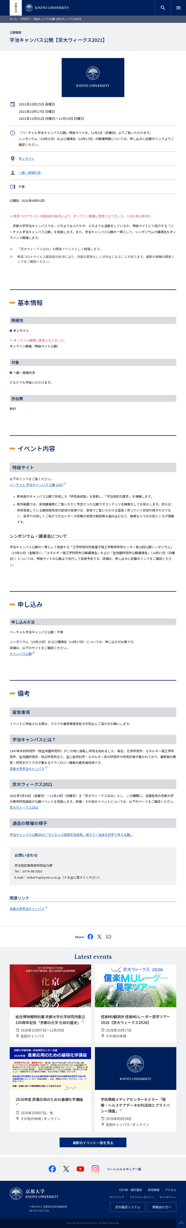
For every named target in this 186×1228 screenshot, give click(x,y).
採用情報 (153, 1190)
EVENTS (25, 19)
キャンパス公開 (21, 653)
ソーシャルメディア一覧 (124, 1169)
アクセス (170, 1190)
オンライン (26, 158)
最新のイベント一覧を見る (93, 1142)
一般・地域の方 (30, 172)
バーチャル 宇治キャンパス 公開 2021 (36, 484)
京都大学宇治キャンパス (27, 768)
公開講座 (15, 32)
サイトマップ (116, 1197)
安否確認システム (127, 1207)
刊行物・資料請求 (130, 1190)
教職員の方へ (161, 1207)
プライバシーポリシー (142, 1197)
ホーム (13, 19)
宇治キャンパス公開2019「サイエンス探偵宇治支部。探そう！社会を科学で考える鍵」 (71, 834)
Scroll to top (181, 1223)
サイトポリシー (167, 1197)
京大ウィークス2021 (24, 807)
